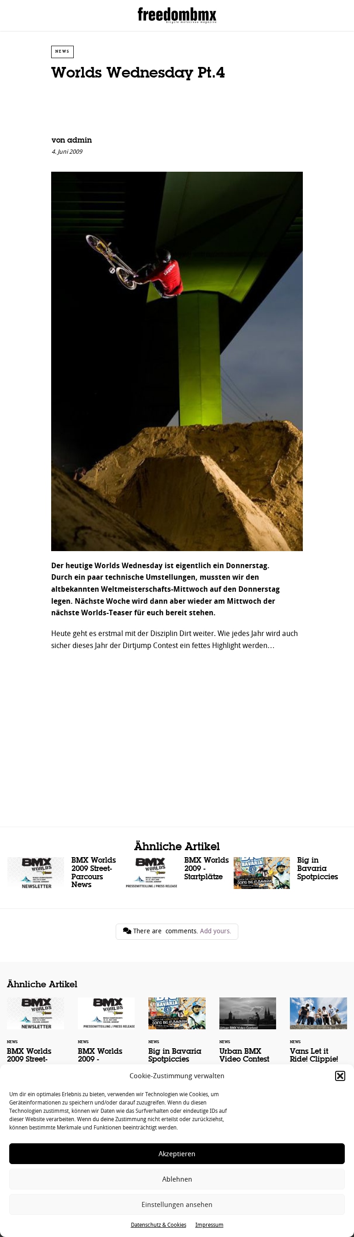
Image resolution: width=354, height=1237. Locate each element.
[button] (340, 1076)
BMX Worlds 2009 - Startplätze (176, 873)
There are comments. (181, 931)
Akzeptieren (177, 1154)
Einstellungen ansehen (177, 1205)
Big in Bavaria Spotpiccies (290, 873)
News (62, 51)
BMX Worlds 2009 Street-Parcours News (63, 875)
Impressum (209, 1225)
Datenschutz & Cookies (158, 1225)
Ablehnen (177, 1179)
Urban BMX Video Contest (248, 1036)
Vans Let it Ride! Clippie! (318, 1036)
